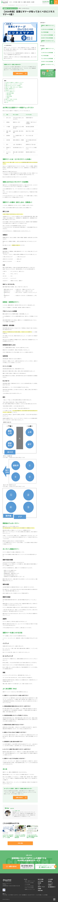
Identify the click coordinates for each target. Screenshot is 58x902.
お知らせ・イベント (41, 886)
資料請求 (52, 3)
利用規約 (49, 884)
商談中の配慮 (9, 96)
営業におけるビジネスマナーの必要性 (13, 85)
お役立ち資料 (40, 890)
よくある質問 (50, 879)
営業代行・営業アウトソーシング (47, 26)
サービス (25, 879)
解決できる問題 (40, 879)
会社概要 (39, 888)
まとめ (6, 102)
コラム (6, 5)
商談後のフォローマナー (10, 90)
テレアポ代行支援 (44, 32)
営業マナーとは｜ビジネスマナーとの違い (13, 84)
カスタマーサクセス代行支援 (47, 37)
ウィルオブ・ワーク (54, 899)
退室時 (8, 97)
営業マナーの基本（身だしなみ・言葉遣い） (14, 87)
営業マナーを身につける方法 (11, 99)
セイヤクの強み (40, 881)
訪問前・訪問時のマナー (10, 88)
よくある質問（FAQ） (9, 100)
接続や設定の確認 (10, 93)
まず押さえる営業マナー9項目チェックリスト (14, 82)
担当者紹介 (50, 881)
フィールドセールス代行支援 (47, 35)
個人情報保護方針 (51, 886)
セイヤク (4, 2)
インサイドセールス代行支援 (47, 29)
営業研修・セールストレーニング (47, 41)
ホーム (4, 5)
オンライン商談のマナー (10, 91)
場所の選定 (9, 94)
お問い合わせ (56, 3)
